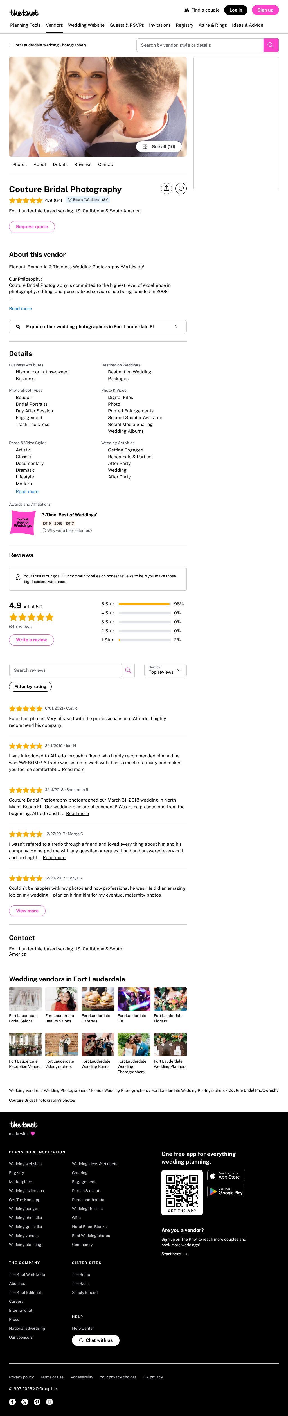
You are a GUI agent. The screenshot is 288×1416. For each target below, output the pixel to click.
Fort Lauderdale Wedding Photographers (50, 45)
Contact (106, 164)
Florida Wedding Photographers (119, 1090)
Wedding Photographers (65, 1090)
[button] (67, 530)
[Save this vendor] (181, 188)
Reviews (82, 164)
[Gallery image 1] (98, 107)
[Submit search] (271, 45)
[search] (128, 670)
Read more (20, 308)
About (39, 164)
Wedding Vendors (24, 1090)
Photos (19, 164)
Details (60, 164)
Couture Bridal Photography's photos (42, 1100)
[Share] (166, 188)
